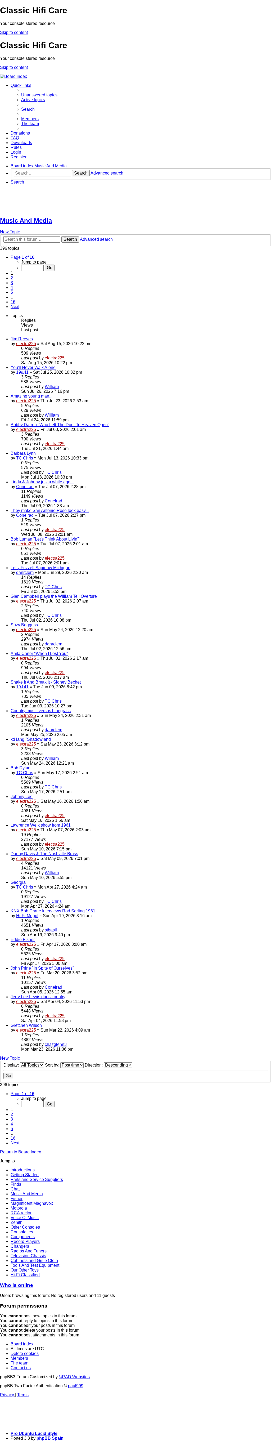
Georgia (18, 882)
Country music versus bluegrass (41, 710)
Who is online (16, 1285)
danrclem (25, 572)
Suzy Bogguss (24, 625)
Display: (11, 1065)
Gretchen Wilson (26, 1025)
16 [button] (13, 302)
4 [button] (12, 287)
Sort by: (52, 1065)
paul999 (75, 1386)
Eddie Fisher (23, 939)
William (52, 386)
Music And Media (26, 220)
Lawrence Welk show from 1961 (41, 825)
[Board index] (13, 76)
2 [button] (12, 278)
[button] (22, 257)
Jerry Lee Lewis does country (38, 996)
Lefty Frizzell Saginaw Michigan (40, 567)
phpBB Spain (50, 1438)
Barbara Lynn (23, 453)
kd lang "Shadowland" (31, 739)
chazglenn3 (56, 1044)
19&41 (22, 372)
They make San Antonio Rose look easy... (50, 510)
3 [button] (12, 282)
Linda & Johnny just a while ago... (42, 482)
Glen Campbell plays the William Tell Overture (54, 596)
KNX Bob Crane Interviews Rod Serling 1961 (53, 911)
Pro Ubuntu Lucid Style (34, 1433)
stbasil (51, 930)
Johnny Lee (22, 796)
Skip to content (14, 32)
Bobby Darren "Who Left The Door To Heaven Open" (60, 424)
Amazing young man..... (33, 396)
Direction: (94, 1065)
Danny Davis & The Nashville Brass (44, 853)
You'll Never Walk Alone (33, 367)
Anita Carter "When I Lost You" (39, 653)
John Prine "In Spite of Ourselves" (42, 968)
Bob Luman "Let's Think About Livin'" (45, 539)
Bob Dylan (20, 768)
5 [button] (12, 292)
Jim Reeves (22, 339)
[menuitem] (39, 95)
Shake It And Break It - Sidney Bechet (46, 682)
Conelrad (25, 486)
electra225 (26, 343)
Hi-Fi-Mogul (27, 915)
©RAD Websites (74, 1377)
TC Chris (24, 458)
